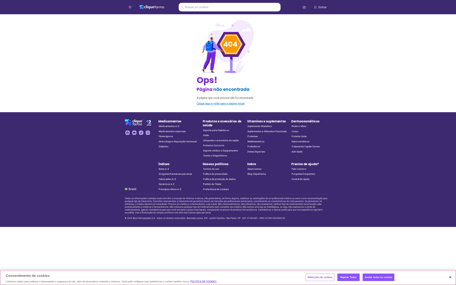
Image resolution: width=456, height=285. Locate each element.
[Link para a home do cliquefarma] (158, 7)
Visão (206, 135)
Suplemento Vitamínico (259, 126)
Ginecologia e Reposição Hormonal (177, 141)
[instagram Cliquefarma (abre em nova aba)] (148, 133)
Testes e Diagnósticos (215, 155)
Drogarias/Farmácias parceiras (175, 174)
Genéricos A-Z (167, 184)
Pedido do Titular (212, 184)
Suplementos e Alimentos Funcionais (267, 131)
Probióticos (253, 146)
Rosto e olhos (299, 126)
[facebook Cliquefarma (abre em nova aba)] (127, 133)
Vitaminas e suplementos (266, 121)
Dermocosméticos (305, 121)
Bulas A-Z (164, 169)
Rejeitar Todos (348, 277)
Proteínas (252, 136)
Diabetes (163, 146)
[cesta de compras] (304, 7)
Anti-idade (297, 151)
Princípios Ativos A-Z (170, 189)
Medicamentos (169, 121)
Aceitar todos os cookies (378, 277)
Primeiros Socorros (213, 145)
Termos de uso (211, 169)
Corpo (295, 131)
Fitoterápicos (166, 136)
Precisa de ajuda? (305, 164)
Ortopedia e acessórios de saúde (221, 140)
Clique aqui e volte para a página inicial (221, 103)
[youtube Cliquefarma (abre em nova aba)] (134, 133)
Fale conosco (299, 169)
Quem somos (254, 169)
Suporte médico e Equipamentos (220, 150)
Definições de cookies (320, 277)
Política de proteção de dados (219, 179)
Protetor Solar (299, 136)
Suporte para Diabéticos (216, 130)
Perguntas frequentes (303, 174)
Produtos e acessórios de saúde (222, 123)
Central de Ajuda (300, 179)
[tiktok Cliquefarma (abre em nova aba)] (141, 133)
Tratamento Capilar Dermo (306, 146)
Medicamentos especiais (172, 131)
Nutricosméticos (300, 141)
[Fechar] (450, 277)
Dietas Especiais (256, 151)
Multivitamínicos (255, 141)
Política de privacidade (215, 174)
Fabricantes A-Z (167, 179)
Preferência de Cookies (216, 189)
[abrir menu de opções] (130, 7)
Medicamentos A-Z (169, 126)
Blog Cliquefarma (256, 174)
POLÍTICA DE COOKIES (203, 281)
